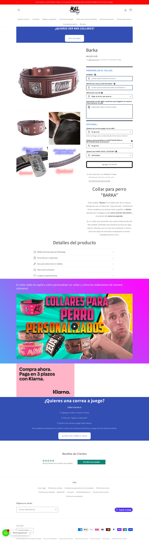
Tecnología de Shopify (34, 538)
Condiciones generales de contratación (79, 488)
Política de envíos (102, 488)
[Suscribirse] (55, 509)
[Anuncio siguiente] (131, 2)
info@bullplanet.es (83, 492)
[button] (18, 10)
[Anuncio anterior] (17, 2)
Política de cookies (55, 488)
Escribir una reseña (91, 462)
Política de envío (95, 538)
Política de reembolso (74, 496)
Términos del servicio (101, 492)
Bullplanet (24, 538)
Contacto (70, 492)
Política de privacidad (47, 492)
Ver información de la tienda (99, 181)
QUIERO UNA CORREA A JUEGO (74, 436)
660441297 (61, 492)
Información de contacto (119, 538)
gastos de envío (94, 60)
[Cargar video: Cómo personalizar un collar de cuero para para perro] (74, 326)
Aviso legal (42, 488)
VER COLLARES (74, 38)
